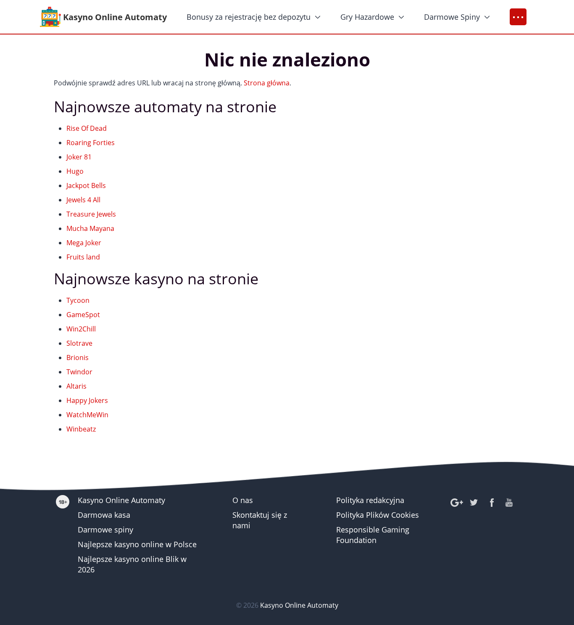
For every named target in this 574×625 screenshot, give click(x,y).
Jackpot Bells (86, 185)
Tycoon (78, 300)
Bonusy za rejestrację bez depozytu (249, 17)
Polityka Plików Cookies (377, 515)
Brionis (77, 357)
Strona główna (267, 82)
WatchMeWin (87, 414)
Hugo (75, 171)
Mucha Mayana (90, 228)
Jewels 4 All (83, 199)
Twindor (79, 371)
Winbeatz (81, 429)
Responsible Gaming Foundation (372, 534)
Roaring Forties (90, 142)
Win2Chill (81, 329)
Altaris (76, 386)
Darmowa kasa (104, 515)
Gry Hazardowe (367, 17)
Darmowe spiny (105, 529)
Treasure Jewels (91, 214)
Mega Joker (83, 242)
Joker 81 (79, 157)
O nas (242, 500)
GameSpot (83, 314)
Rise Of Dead (86, 128)
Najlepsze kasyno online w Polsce (137, 544)
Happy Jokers (87, 400)
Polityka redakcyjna (370, 500)
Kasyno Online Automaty (121, 500)
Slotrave (79, 343)
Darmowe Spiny (452, 17)
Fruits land (83, 257)
